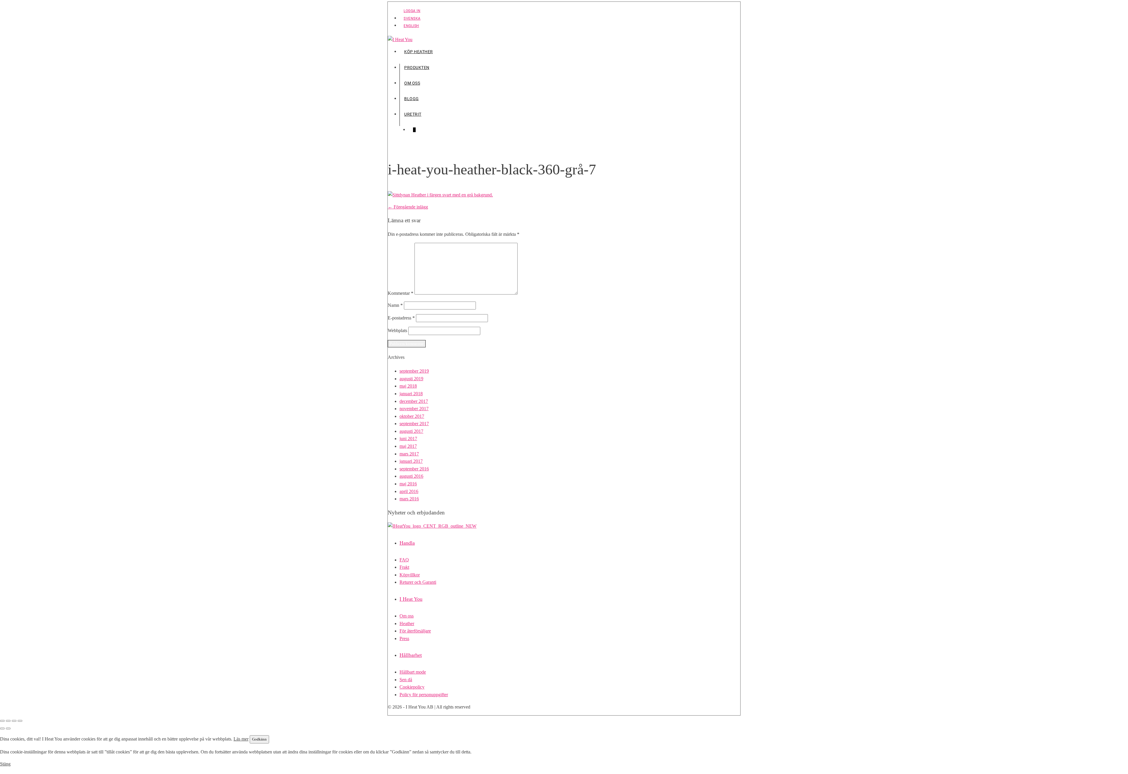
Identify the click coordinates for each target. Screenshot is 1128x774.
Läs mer (241, 738)
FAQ (404, 559)
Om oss (412, 83)
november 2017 (414, 408)
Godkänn (259, 739)
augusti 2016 (411, 476)
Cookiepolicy (412, 686)
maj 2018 (408, 385)
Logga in (412, 11)
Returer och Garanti (418, 582)
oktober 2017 (412, 416)
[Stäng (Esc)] (20, 721)
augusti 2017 (411, 431)
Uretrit (413, 114)
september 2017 (414, 423)
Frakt (404, 567)
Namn (395, 305)
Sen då (406, 679)
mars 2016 (409, 498)
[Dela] (14, 721)
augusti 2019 (411, 378)
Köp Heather (418, 51)
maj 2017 (408, 446)
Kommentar (400, 292)
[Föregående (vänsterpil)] (2, 728)
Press (404, 638)
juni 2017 (408, 438)
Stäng (5, 763)
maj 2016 (408, 483)
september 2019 (414, 371)
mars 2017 (409, 453)
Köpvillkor (410, 574)
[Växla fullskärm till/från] (8, 721)
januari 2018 (411, 393)
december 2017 (414, 401)
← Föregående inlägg (408, 206)
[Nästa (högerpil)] (8, 728)
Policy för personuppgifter (424, 694)
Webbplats (397, 330)
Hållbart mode (413, 671)
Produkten (416, 67)
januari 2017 (411, 461)
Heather (407, 623)
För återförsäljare (415, 630)
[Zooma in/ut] (2, 721)
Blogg (411, 98)
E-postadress (401, 317)
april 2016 (409, 491)
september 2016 (414, 468)
